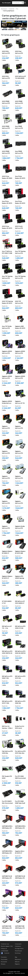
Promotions (4, 957)
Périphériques (18, 950)
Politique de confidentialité (4, 949)
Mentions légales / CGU (7, 946)
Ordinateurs (18, 946)
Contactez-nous (5, 944)
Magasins (17, 964)
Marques (3, 964)
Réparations (18, 959)
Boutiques (4, 9)
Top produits (4, 959)
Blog (16, 957)
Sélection (17, 961)
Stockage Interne (19, 948)
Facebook (6, 953)
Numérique (18, 953)
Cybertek (11, 9)
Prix (17, 9)
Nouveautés (4, 961)
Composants (18, 944)
